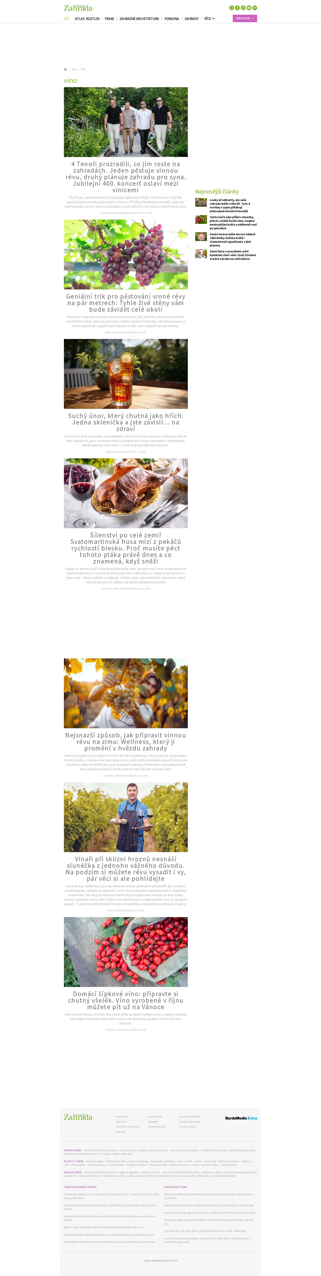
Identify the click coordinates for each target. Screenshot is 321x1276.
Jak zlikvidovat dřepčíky (224, 1175)
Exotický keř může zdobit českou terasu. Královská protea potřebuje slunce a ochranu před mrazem (109, 1218)
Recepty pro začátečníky (163, 1161)
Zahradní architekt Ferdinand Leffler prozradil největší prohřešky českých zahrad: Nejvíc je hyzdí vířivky (209, 1196)
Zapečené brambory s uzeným (184, 1164)
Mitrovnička (203, 1175)
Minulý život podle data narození (80, 1153)
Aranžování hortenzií (89, 1175)
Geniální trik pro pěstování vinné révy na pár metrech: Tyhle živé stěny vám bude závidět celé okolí (126, 302)
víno (83, 69)
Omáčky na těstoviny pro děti (153, 1150)
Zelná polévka (78, 1164)
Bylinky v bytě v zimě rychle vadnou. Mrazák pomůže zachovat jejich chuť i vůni (103, 1227)
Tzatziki (198, 1161)
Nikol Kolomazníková (124, 332)
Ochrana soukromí (189, 1121)
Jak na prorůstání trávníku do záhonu (181, 1172)
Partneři (120, 1131)
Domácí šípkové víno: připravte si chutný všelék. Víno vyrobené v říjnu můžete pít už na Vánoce (126, 1000)
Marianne (153, 1121)
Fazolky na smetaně (136, 1164)
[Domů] (78, 1117)
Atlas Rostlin (87, 18)
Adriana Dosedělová (124, 451)
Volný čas (107, 588)
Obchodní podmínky (190, 1116)
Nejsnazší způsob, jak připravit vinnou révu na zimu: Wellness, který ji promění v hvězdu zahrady (125, 741)
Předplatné (122, 1116)
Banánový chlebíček (229, 1161)
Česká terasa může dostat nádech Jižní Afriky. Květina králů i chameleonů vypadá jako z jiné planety (232, 239)
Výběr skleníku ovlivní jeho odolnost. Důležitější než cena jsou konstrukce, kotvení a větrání (109, 1242)
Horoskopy (105, 1153)
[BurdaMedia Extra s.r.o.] (234, 1118)
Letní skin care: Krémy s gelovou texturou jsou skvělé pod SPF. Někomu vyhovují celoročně (209, 1212)
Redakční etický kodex (128, 1126)
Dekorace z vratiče (212, 1172)
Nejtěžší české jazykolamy (242, 1150)
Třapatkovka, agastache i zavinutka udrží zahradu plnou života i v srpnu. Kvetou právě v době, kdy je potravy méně (111, 1196)
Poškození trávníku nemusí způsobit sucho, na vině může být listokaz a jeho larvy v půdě (108, 1234)
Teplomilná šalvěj (162, 1175)
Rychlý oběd (210, 1161)
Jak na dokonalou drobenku (184, 1150)
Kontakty (121, 1121)
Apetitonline (155, 1116)
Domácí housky (116, 1164)
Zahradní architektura (139, 18)
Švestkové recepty (94, 1161)
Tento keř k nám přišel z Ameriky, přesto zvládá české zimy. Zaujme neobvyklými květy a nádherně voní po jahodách (233, 222)
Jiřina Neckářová (124, 910)
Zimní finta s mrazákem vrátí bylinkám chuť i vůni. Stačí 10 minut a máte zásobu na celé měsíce (233, 255)
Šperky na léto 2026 (122, 1153)
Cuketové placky (229, 1164)
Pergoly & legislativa (128, 1172)
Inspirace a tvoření (150, 1172)
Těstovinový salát (157, 1164)
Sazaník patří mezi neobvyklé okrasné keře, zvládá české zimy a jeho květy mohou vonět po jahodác (110, 1207)
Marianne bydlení (157, 1126)
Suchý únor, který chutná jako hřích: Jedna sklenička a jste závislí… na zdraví (126, 422)
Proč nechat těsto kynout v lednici (101, 1150)
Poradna (172, 18)
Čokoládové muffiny (116, 1161)
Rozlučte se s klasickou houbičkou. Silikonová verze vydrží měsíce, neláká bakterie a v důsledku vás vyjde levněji (207, 1240)
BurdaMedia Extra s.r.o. (164, 1260)
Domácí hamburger (139, 1161)
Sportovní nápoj (210, 1164)
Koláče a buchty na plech (214, 1150)
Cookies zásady (187, 1126)
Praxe (109, 18)
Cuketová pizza (128, 1150)
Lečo (180, 1161)
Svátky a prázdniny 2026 (139, 1175)
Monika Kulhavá (126, 1029)
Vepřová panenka (97, 1164)
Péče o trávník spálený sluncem (100, 1172)
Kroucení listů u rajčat (184, 1175)
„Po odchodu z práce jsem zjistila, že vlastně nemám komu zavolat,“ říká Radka (204, 1231)
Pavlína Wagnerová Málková (125, 213)
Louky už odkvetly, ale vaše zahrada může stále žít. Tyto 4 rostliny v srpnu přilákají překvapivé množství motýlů (230, 205)
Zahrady (192, 18)
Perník (188, 1161)
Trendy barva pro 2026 (114, 1175)
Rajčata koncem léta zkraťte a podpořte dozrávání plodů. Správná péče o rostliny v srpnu (209, 1205)
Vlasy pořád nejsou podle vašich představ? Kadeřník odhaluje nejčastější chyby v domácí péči (208, 1221)
